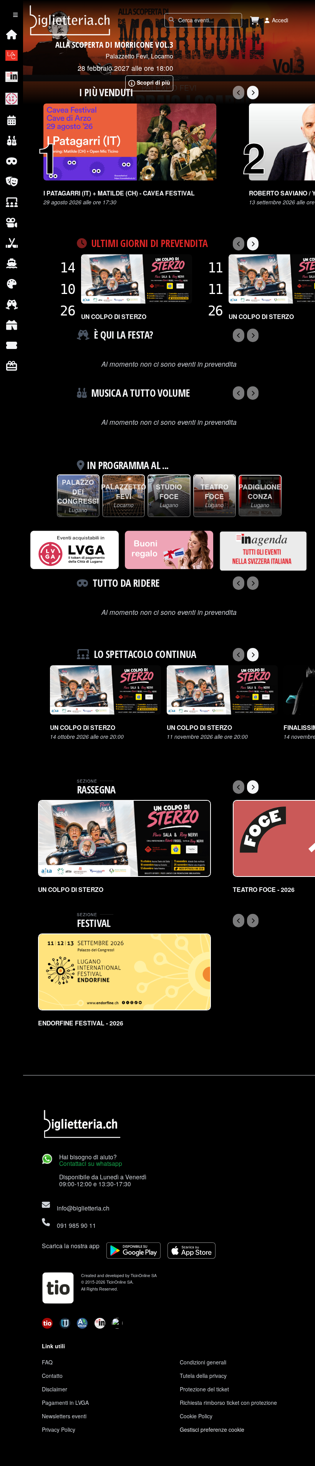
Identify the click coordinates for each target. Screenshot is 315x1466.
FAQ (47, 1362)
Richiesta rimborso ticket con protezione (228, 1402)
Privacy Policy (58, 1429)
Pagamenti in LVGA (65, 1402)
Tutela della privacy (203, 1375)
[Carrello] (254, 20)
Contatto (52, 1375)
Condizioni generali (203, 1362)
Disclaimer (54, 1389)
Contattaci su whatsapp (90, 1163)
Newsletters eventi (64, 1416)
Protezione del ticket (204, 1389)
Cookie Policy (196, 1416)
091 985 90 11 (76, 1225)
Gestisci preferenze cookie (212, 1429)
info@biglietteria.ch (83, 1208)
